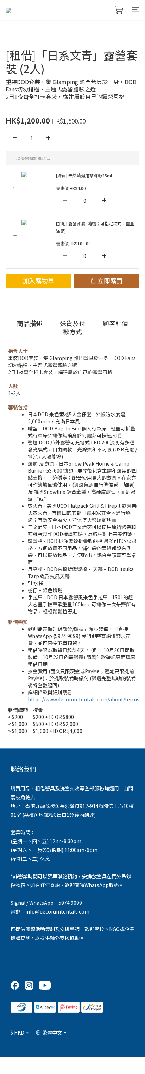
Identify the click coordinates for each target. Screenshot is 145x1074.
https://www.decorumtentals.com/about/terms (83, 699)
